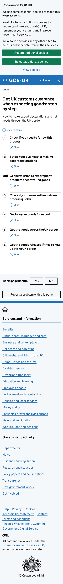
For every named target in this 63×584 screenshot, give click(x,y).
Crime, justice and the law (19, 362)
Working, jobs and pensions (20, 427)
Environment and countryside (21, 394)
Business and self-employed (20, 342)
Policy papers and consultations (23, 474)
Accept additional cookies (31, 53)
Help (5, 509)
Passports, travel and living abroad (25, 414)
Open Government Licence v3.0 (23, 545)
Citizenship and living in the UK (22, 355)
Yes (38, 281)
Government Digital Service (20, 528)
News (6, 454)
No (53, 281)
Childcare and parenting (18, 349)
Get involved (10, 493)
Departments (11, 448)
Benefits (7, 329)
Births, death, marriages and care (24, 336)
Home (5, 89)
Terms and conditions (16, 519)
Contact (42, 514)
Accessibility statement (18, 514)
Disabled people (13, 368)
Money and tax (12, 407)
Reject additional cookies (31, 61)
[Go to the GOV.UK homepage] (15, 80)
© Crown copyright (31, 575)
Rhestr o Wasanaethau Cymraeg (23, 524)
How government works (18, 487)
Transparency (11, 480)
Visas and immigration (16, 420)
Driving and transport (16, 375)
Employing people (14, 388)
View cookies (31, 69)
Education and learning (17, 381)
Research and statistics (18, 467)
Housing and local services (19, 401)
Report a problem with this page (31, 294)
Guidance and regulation (18, 461)
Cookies (30, 509)
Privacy (17, 509)
